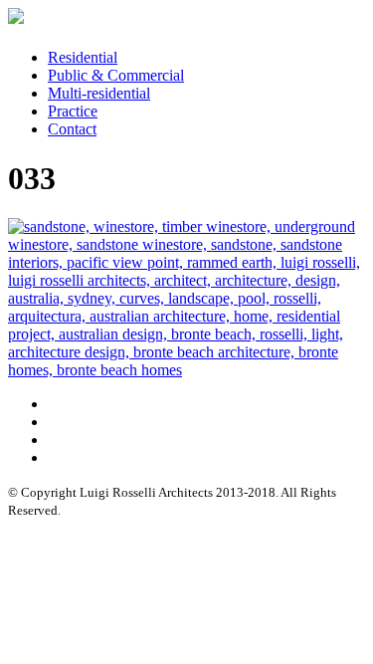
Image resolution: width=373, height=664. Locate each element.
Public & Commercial (116, 75)
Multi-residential (99, 93)
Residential (82, 57)
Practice (72, 111)
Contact (72, 128)
